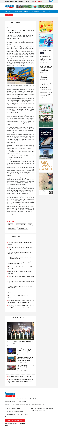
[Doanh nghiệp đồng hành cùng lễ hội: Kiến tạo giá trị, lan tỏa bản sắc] (11, 367)
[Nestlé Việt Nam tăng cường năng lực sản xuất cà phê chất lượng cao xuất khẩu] (20, 331)
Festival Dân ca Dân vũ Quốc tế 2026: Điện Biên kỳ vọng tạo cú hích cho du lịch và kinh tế (25, 358)
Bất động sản (27, 11)
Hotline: (36, 1)
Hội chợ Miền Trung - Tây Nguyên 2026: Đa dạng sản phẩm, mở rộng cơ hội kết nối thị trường (46, 68)
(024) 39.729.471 (18, 412)
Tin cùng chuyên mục (18, 318)
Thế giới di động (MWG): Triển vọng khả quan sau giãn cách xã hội (20, 286)
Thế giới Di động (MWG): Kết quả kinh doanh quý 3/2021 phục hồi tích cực (19, 253)
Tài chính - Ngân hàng (17, 11)
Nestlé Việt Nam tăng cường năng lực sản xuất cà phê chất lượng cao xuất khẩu (20, 342)
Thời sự (10, 11)
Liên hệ (27, 1)
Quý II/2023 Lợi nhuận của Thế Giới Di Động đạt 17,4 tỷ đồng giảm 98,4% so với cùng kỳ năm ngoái (21, 301)
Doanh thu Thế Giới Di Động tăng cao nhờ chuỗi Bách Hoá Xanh (21, 267)
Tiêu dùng (43, 11)
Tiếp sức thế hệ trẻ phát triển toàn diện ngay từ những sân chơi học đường (46, 95)
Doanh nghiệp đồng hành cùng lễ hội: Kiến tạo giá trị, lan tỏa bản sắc (25, 367)
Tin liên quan (15, 236)
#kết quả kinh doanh (20, 224)
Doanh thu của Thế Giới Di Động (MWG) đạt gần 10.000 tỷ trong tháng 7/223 (19, 262)
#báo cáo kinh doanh (23, 228)
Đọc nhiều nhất (47, 50)
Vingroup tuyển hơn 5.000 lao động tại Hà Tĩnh (46, 76)
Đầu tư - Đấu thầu (35, 11)
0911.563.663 (10, 412)
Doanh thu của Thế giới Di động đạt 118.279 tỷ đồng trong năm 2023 (21, 31)
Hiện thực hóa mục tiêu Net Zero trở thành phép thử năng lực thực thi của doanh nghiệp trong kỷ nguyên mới (20, 381)
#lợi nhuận (10, 224)
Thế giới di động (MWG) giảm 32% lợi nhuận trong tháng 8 (20, 243)
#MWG (29, 224)
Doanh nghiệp (15, 22)
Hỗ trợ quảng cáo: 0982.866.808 (14, 420)
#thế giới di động (11, 228)
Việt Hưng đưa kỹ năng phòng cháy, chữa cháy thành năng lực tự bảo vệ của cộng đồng (46, 85)
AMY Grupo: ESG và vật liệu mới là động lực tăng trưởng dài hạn (19, 377)
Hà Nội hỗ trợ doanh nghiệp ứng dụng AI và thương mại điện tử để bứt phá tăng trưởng (25, 350)
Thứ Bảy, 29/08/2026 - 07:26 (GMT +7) (14, 1)
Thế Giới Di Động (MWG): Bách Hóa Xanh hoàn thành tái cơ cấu (20, 291)
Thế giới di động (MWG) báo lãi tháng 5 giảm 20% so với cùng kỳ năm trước (21, 277)
